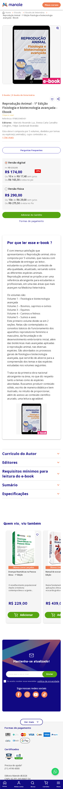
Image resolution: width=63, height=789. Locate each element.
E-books (17, 12)
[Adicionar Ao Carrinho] (23, 615)
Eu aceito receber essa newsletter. (22, 681)
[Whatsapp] (55, 774)
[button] (33, 784)
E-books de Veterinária (34, 12)
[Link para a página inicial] (6, 12)
